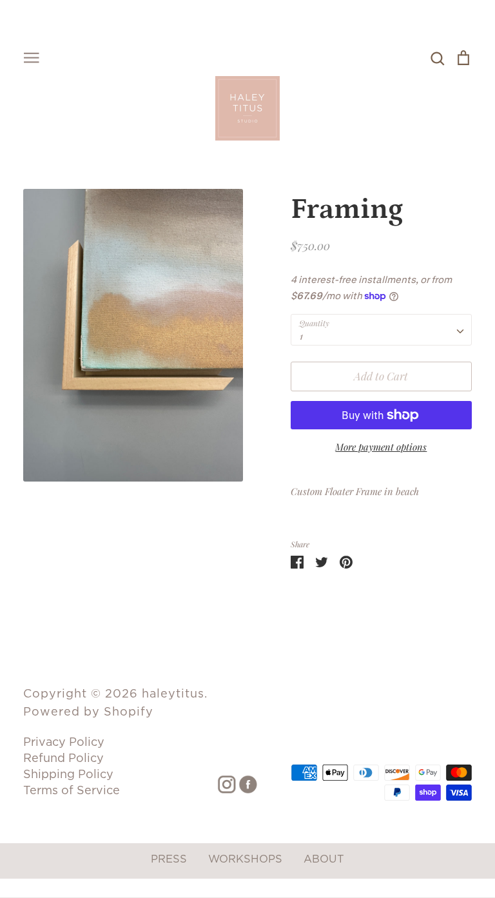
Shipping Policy (68, 774)
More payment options (381, 446)
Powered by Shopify (88, 711)
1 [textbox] (301, 335)
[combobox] (381, 330)
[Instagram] (222, 783)
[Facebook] (243, 783)
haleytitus (173, 693)
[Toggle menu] (31, 56)
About (324, 858)
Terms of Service (71, 790)
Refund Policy (63, 758)
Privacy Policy (63, 742)
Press (169, 858)
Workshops (245, 858)
